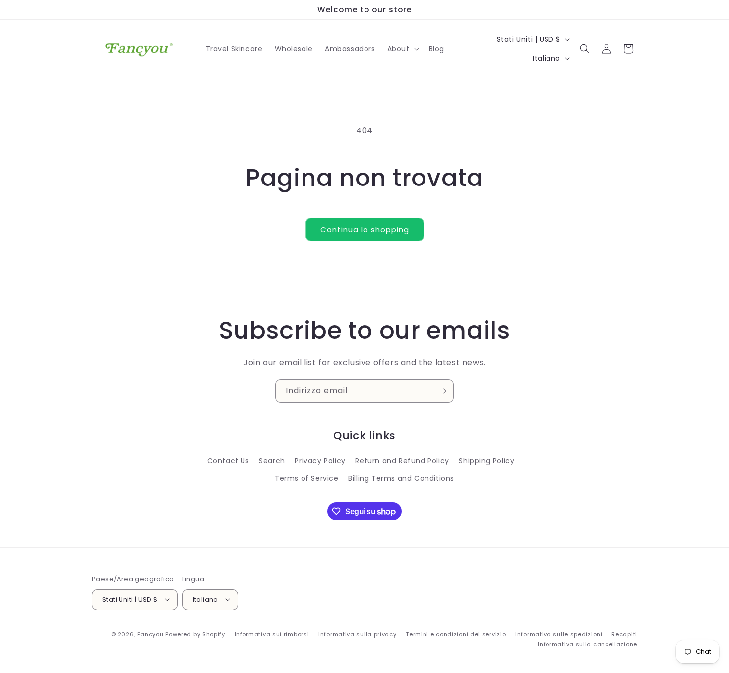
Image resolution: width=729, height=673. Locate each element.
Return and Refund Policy (402, 461)
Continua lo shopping (364, 229)
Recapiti (624, 634)
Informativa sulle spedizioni (559, 634)
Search (272, 461)
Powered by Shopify (195, 634)
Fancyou (150, 634)
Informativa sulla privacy (357, 634)
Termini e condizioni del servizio (456, 634)
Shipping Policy (486, 461)
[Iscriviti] (442, 391)
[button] (402, 48)
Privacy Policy (320, 461)
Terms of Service (307, 479)
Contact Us (228, 461)
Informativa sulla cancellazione (587, 644)
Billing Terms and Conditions (401, 479)
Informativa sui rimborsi (272, 634)
